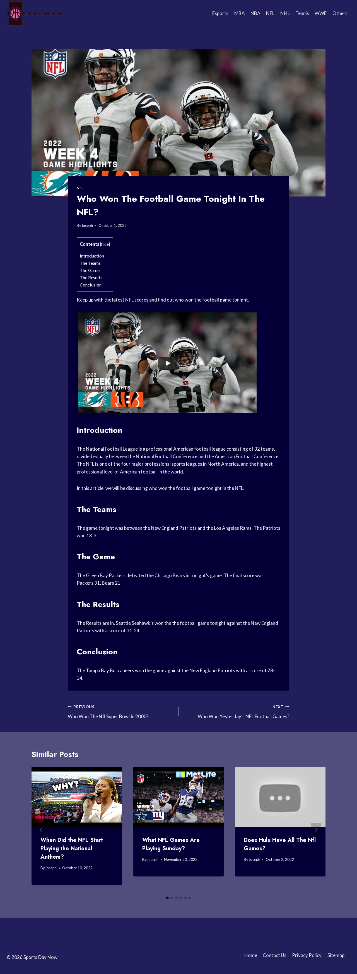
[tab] (167, 898)
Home (250, 955)
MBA (239, 13)
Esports (220, 13)
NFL (270, 13)
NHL (285, 13)
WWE (321, 13)
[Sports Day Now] (34, 13)
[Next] (316, 830)
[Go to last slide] (41, 830)
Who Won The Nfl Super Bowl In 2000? (108, 712)
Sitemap (335, 955)
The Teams (90, 263)
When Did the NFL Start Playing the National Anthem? (71, 848)
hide (105, 244)
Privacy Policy (307, 955)
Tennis (302, 13)
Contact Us (274, 955)
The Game (90, 270)
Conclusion (91, 284)
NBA (255, 13)
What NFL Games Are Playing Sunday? (171, 844)
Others (340, 13)
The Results (91, 277)
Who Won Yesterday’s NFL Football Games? (243, 712)
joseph (87, 225)
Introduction (92, 255)
